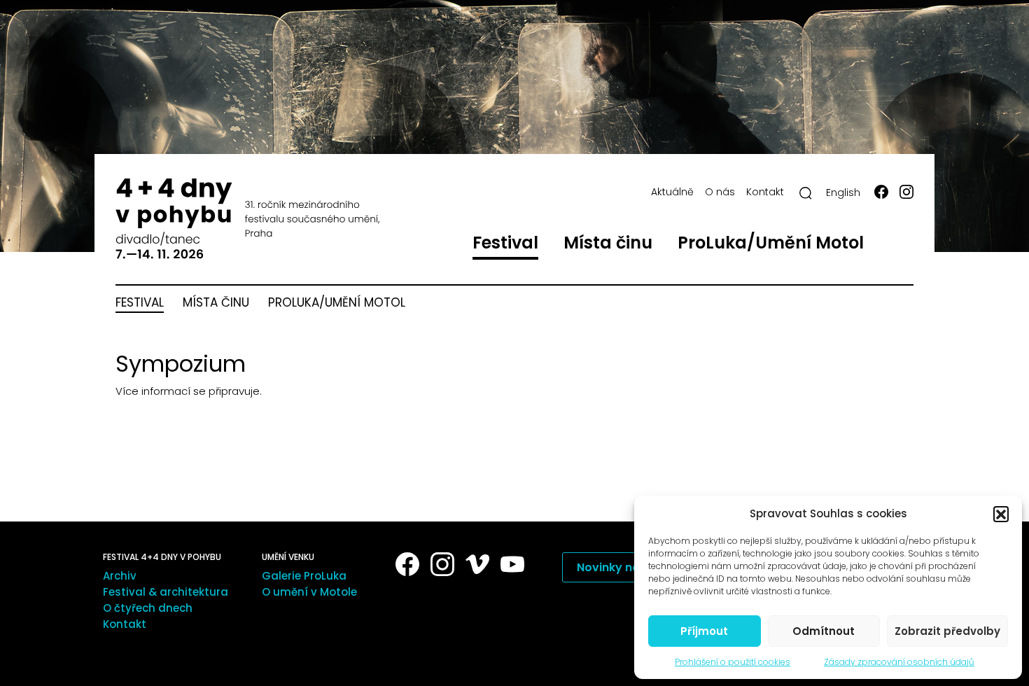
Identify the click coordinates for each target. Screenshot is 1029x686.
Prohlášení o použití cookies (732, 662)
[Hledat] (805, 193)
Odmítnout (823, 631)
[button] (1001, 514)
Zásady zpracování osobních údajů (899, 662)
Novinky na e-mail (628, 567)
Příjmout (704, 631)
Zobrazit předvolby (947, 631)
